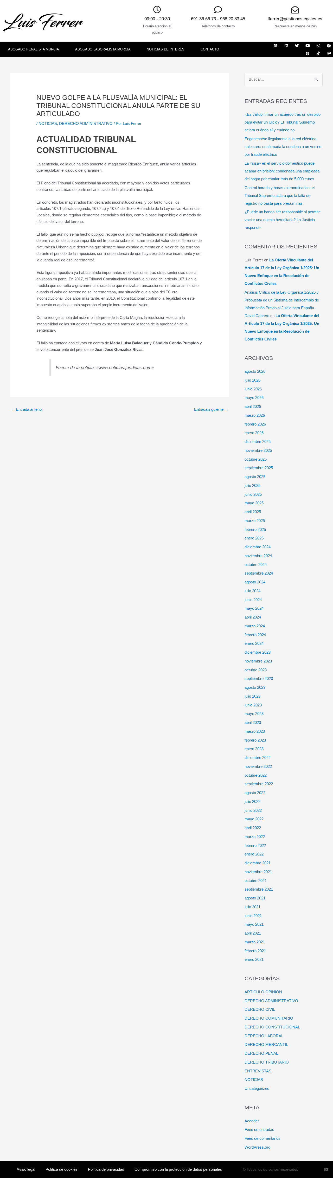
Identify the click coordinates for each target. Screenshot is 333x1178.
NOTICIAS (48, 123)
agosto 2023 (255, 687)
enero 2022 (254, 854)
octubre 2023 (256, 670)
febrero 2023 (255, 740)
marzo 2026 (255, 415)
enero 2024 (254, 643)
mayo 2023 (254, 713)
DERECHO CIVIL (260, 1009)
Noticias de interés (165, 49)
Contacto (210, 49)
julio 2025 (252, 485)
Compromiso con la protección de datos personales (178, 1169)
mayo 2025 (254, 503)
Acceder (252, 1121)
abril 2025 (253, 512)
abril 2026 (253, 406)
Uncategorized (257, 1088)
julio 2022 (252, 801)
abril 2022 (253, 828)
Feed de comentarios (262, 1138)
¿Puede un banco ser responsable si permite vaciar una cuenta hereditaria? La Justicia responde (283, 220)
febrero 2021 (255, 951)
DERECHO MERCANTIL (266, 1044)
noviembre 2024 (258, 555)
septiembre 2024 (259, 573)
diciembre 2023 (258, 652)
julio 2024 (252, 591)
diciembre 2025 (258, 441)
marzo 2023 (255, 731)
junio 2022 (253, 810)
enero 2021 (254, 959)
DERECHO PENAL (261, 1053)
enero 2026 (254, 432)
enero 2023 (254, 748)
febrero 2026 (255, 424)
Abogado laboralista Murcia (103, 49)
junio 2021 (253, 915)
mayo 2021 (254, 924)
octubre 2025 (256, 459)
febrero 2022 (255, 845)
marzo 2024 (255, 626)
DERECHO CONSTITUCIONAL (272, 1027)
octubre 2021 (256, 880)
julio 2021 (252, 907)
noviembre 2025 (258, 450)
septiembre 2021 (259, 889)
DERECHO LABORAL (264, 1036)
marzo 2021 (255, 942)
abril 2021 (253, 933)
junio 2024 (253, 599)
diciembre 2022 (258, 757)
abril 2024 (253, 617)
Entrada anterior (27, 409)
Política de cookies (62, 1169)
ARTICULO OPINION (263, 992)
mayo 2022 (254, 819)
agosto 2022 (255, 792)
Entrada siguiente (211, 409)
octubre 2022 (256, 775)
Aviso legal (26, 1169)
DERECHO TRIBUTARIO (267, 1062)
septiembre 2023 (259, 678)
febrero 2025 (255, 529)
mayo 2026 (254, 397)
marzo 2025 (255, 520)
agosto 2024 (255, 582)
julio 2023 (252, 696)
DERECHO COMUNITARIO (269, 1018)
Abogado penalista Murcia (33, 49)
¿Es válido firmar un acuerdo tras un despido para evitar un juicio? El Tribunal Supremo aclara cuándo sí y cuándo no (283, 122)
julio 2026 (252, 380)
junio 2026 (253, 389)
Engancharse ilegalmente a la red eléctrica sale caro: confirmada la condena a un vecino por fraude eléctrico (283, 147)
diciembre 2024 (258, 547)
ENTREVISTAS (258, 1071)
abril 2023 (253, 722)
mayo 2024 (254, 608)
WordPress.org (257, 1147)
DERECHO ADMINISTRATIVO (86, 123)
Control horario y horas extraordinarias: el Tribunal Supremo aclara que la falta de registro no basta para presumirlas (280, 195)
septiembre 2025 (259, 468)
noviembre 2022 (258, 766)
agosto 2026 (255, 371)
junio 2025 (253, 494)
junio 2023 (253, 705)
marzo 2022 (255, 836)
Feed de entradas (259, 1129)
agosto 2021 (255, 898)
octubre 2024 (256, 564)
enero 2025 (254, 538)
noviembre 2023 (258, 661)
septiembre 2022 (259, 784)
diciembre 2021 (258, 863)
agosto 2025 (255, 476)
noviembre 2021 (258, 872)
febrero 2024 (255, 635)
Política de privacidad (106, 1169)
